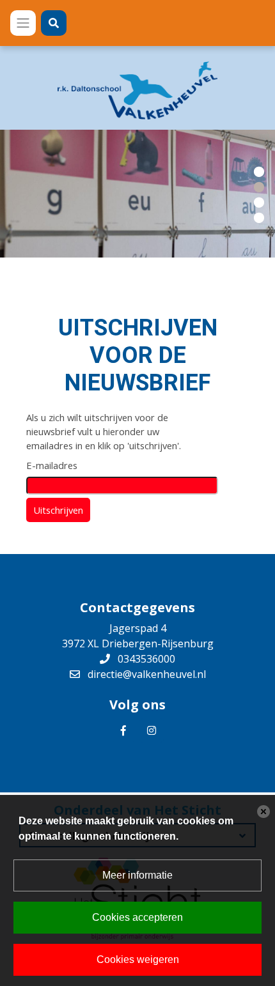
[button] (259, 170)
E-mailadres (51, 465)
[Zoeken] (54, 23)
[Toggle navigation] (23, 23)
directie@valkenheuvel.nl (147, 674)
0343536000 (146, 659)
